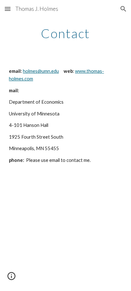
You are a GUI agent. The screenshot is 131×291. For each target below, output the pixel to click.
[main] (65, 33)
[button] (7, 8)
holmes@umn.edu (41, 71)
